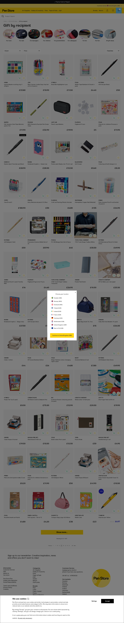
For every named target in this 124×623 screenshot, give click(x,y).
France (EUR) (57, 314)
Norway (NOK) (58, 301)
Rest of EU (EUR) (58, 328)
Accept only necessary (25, 618)
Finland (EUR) (57, 308)
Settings (94, 601)
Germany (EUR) (58, 318)
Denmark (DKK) (58, 304)
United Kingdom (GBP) (60, 325)
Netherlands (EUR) (59, 321)
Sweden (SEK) (58, 298)
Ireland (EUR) (57, 311)
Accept (107, 601)
